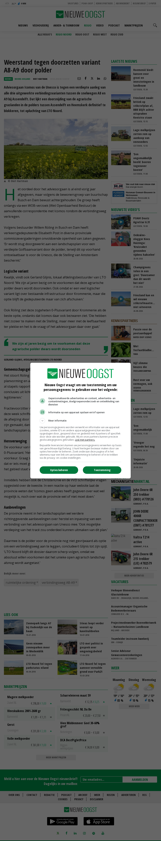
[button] (80, 420)
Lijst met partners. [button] (85, 439)
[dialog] (80, 420)
